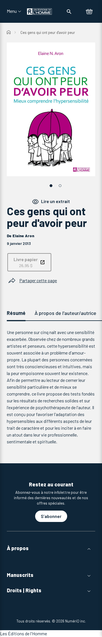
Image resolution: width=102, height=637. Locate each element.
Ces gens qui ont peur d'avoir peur (47, 32)
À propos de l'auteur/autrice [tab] (65, 313)
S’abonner (51, 516)
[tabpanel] (51, 387)
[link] (29, 262)
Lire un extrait (55, 201)
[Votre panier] (89, 12)
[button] (51, 548)
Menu (12, 11)
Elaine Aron (23, 235)
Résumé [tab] (16, 313)
